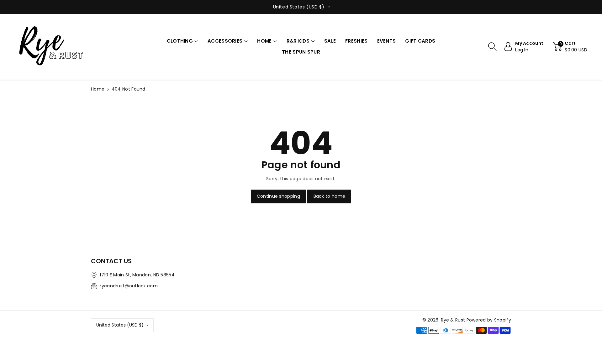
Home (97, 89)
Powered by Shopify (489, 320)
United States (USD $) (120, 325)
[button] (182, 41)
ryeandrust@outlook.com (129, 286)
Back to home (330, 196)
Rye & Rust (453, 320)
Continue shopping (278, 196)
